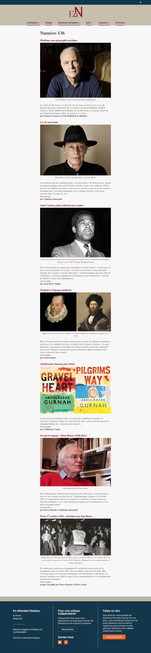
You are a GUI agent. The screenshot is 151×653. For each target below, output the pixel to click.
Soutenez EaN (114, 637)
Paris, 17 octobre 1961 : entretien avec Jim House (66, 516)
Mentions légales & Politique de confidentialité (27, 630)
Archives (120, 22)
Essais (48, 22)
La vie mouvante (49, 122)
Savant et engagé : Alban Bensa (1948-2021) (63, 435)
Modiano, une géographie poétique (58, 40)
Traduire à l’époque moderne (55, 290)
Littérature (31, 22)
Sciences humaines (68, 22)
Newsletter (68, 629)
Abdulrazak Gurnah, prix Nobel (57, 364)
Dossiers (103, 22)
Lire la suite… (46, 196)
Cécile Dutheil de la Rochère (61, 110)
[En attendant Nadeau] (75, 12)
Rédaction (17, 618)
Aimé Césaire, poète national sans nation (61, 205)
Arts (88, 22)
